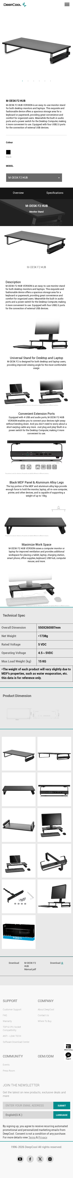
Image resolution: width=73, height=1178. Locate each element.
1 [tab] (22, 81)
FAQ (5, 1015)
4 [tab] (39, 81)
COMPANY (46, 1001)
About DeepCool (46, 1009)
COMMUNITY (13, 1056)
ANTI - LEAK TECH (12, 1036)
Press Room (9, 1070)
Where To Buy (44, 1021)
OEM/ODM (46, 1056)
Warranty (7, 1021)
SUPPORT (10, 1001)
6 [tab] (50, 81)
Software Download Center (16, 1042)
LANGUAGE (62, 1115)
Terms (32, 1137)
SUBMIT (62, 1105)
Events (6, 1064)
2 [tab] (28, 81)
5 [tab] (45, 81)
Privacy (42, 1137)
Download (55, 963)
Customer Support (12, 1009)
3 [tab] (34, 81)
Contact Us (43, 1015)
